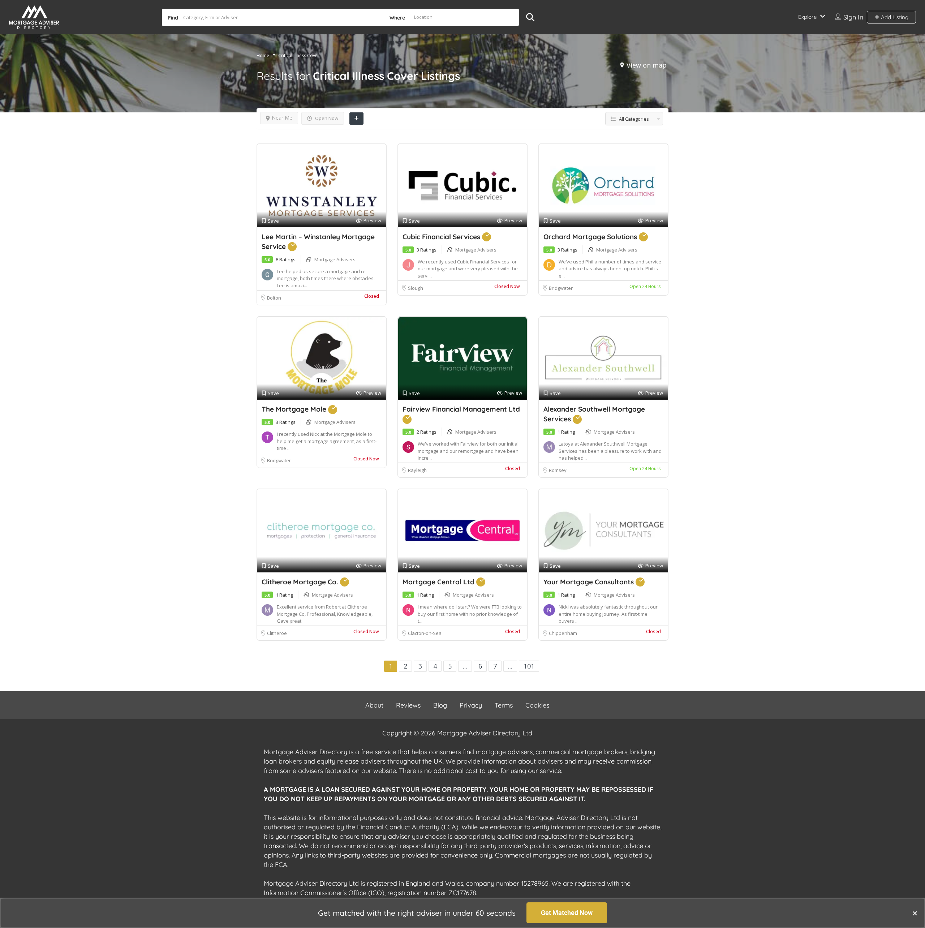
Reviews (408, 705)
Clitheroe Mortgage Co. (301, 581)
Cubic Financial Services (442, 236)
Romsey (558, 470)
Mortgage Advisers (335, 259)
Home (263, 55)
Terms (504, 705)
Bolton (274, 298)
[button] (915, 913)
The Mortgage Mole (295, 409)
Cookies (537, 705)
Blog (440, 705)
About (374, 705)
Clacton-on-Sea (425, 633)
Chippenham (563, 633)
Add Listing (893, 17)
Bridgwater (561, 288)
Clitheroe (277, 633)
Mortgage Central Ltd (439, 581)
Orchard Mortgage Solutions (591, 236)
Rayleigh (417, 470)
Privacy (471, 705)
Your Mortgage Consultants (589, 581)
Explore (807, 16)
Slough (415, 288)
